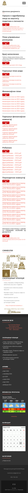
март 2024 (6, 382)
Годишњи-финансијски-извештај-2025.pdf (10, 141)
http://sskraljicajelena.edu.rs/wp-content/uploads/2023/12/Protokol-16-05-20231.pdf (14, 239)
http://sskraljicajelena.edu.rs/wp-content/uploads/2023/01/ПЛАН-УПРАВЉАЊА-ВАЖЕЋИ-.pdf (11, 46)
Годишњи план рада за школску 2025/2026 (11, 84)
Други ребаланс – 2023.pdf (12, 162)
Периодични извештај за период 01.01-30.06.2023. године (13, 187)
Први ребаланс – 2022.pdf (11, 153)
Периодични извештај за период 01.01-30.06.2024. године (13, 199)
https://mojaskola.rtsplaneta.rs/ (14, 305)
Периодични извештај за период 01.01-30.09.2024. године (13, 203)
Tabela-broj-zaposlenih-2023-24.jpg (12, 65)
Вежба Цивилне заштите (11, 297)
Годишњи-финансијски (9, 132)
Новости (5, 460)
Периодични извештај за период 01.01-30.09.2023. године (13, 191)
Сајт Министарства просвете (14, 328)
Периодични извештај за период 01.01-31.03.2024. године (13, 195)
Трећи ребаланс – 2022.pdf (12, 158)
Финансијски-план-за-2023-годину (13, 104)
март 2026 (6, 371)
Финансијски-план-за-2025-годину (13, 108)
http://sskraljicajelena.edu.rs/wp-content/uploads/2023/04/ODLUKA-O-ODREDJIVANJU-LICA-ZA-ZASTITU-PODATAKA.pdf (13, 29)
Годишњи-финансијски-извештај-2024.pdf (10, 137)
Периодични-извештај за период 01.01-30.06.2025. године (13, 215)
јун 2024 (5, 376)
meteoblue (14, 416)
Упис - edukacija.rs (14, 329)
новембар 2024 (7, 373)
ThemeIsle (20, 489)
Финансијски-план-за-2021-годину (13, 99)
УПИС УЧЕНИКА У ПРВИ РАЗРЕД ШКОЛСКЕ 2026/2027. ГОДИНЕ (13, 342)
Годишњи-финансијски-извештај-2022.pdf (10, 129)
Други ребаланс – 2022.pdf (12, 155)
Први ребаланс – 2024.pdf (11, 165)
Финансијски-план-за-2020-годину (13, 97)
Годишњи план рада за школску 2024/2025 (11, 80)
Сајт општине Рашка (14, 324)
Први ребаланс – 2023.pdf (11, 160)
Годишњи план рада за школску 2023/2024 (11, 77)
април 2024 (6, 379)
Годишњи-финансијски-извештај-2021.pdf (10, 125)
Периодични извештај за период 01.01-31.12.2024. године (13, 207)
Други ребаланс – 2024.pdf (12, 167)
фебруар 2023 (7, 384)
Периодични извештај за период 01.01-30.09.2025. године (13, 219)
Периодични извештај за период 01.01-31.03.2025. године (13, 211)
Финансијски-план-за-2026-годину (13, 111)
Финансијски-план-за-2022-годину (13, 101)
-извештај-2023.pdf (10, 133)
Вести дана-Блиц (14, 326)
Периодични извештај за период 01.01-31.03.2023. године (13, 184)
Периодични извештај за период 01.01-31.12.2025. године (13, 223)
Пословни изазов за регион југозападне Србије (11, 358)
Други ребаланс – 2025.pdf (12, 172)
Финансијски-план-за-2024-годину (13, 106)
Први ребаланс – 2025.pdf (11, 169)
